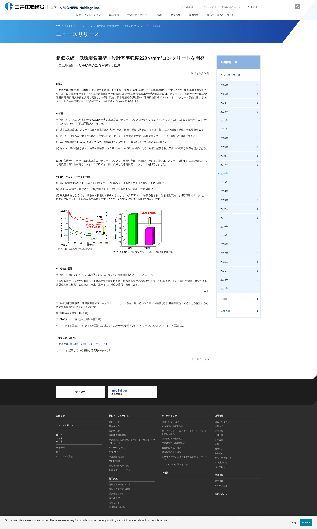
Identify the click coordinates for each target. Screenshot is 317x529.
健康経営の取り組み (171, 452)
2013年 (224, 200)
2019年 (224, 147)
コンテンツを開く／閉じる (257, 75)
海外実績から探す (117, 507)
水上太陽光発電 (116, 456)
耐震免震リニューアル (119, 470)
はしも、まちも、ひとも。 (222, 14)
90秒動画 (60, 447)
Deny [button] (293, 522)
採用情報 (194, 14)
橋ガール (60, 452)
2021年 (224, 129)
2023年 (224, 111)
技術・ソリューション (88, 14)
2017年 (224, 164)
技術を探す (114, 421)
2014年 (224, 191)
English (251, 7)
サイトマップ (207, 7)
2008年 (224, 244)
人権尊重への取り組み (172, 426)
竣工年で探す (115, 498)
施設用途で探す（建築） (121, 489)
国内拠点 (219, 449)
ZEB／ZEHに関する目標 (176, 464)
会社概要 (219, 431)
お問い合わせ (186, 7)
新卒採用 (219, 481)
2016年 (224, 173)
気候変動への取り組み (172, 438)
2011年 (224, 217)
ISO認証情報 (221, 462)
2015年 (224, 182)
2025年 (224, 94)
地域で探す (114, 502)
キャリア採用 (221, 486)
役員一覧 (219, 435)
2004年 (224, 279)
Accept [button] (306, 522)
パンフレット (221, 467)
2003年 (224, 288)
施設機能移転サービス (119, 466)
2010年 (224, 226)
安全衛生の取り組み (171, 447)
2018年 (224, 155)
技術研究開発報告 (117, 435)
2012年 (224, 209)
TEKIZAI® (113, 452)
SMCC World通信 (64, 456)
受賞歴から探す (116, 493)
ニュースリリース (230, 75)
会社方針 (219, 440)
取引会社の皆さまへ (230, 7)
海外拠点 (219, 453)
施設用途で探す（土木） (121, 484)
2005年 (224, 270)
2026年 (224, 85)
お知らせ (225, 311)
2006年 (224, 262)
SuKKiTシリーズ (117, 447)
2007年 (224, 253)
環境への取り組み (170, 421)
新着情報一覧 (228, 62)
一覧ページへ (201, 359)
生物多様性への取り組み (173, 443)
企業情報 (176, 14)
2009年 (224, 235)
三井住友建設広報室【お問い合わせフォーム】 (82, 344)
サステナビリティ (137, 14)
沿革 (217, 444)
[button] (5, 524)
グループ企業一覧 (223, 458)
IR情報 (158, 14)
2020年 (224, 138)
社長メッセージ (222, 421)
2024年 (224, 102)
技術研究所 (114, 431)
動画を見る (114, 426)
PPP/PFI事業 (114, 461)
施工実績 (114, 14)
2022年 (224, 120)
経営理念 (219, 426)
